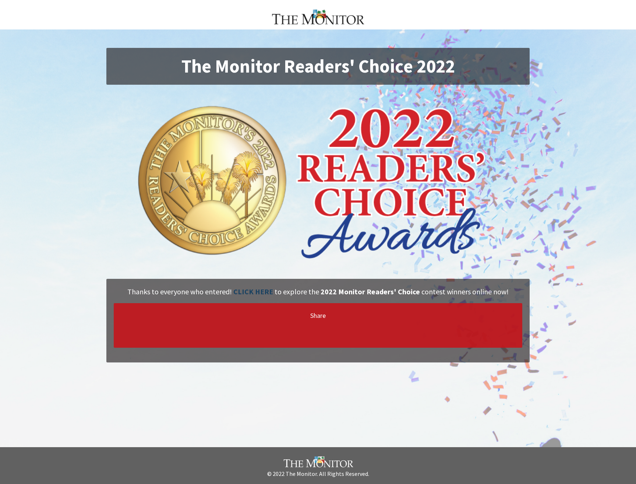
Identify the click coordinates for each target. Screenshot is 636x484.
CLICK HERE (253, 291)
